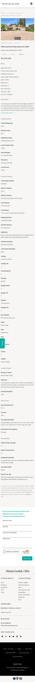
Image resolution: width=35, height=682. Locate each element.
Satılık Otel (21, 597)
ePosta (5, 526)
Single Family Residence (15, 13)
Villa (2, 590)
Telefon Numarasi (10, 532)
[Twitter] (9, 636)
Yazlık (2, 592)
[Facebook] (2, 636)
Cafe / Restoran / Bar (24, 590)
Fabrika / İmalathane (24, 594)
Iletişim (19, 649)
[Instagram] (6, 636)
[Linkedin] (17, 636)
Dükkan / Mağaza (23, 582)
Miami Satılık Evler (17, 656)
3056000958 (6, 619)
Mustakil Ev (4, 587)
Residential (3, 13)
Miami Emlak (28, 649)
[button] (31, 4)
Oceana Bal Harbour (22, 667)
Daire (2, 582)
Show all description (7, 113)
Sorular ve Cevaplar (8, 649)
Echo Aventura (11, 667)
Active (7, 80)
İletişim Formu (5, 612)
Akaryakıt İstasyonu (23, 585)
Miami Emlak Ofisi (10, 4)
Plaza (19, 599)
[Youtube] (13, 636)
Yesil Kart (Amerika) (24, 652)
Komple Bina (22, 592)
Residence (4, 585)
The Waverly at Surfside (17, 670)
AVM (19, 587)
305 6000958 (6, 623)
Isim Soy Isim (7, 520)
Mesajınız (6, 538)
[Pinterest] (20, 636)
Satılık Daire (17, 664)
